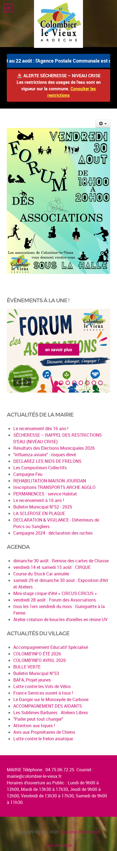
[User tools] (103, 124)
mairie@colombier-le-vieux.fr (34, 776)
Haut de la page (58, 845)
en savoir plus (58, 350)
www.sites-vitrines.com (80, 831)
